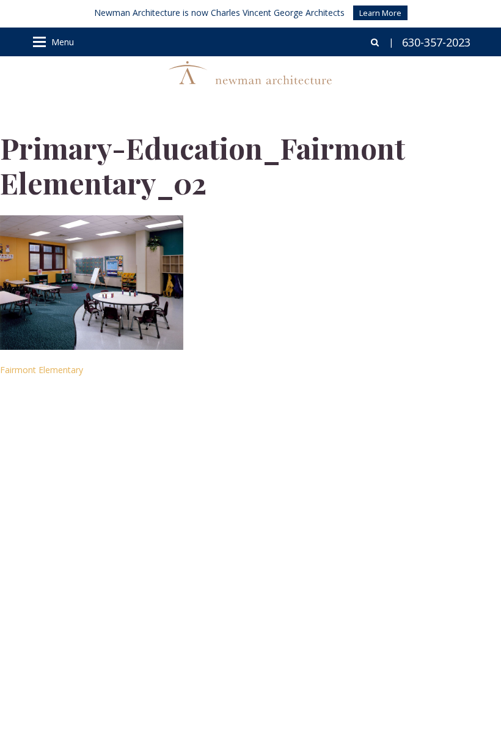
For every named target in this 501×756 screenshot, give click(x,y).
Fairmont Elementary (41, 370)
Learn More (380, 12)
